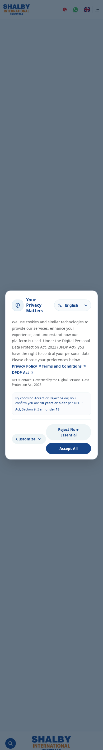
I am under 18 (48, 409)
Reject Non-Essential (68, 432)
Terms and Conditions (62, 366)
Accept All (68, 448)
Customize (25, 438)
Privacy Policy (24, 366)
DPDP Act (20, 372)
